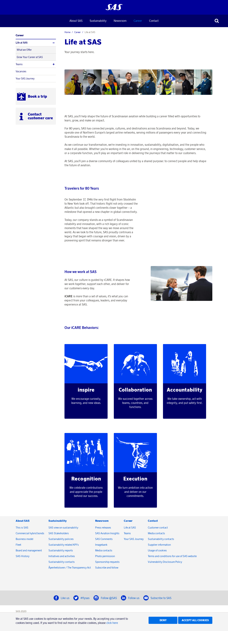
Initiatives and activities (61, 556)
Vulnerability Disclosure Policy (165, 562)
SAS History (22, 556)
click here (112, 623)
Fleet (18, 544)
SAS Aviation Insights (107, 533)
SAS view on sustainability (63, 527)
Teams (19, 64)
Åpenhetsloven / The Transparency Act (69, 567)
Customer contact (158, 527)
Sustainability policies (61, 539)
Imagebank (101, 544)
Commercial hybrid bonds (30, 533)
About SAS (75, 20)
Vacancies (21, 71)
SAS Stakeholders (58, 533)
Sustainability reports (60, 550)
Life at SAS (21, 42)
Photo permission (105, 556)
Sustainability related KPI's (63, 544)
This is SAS (22, 527)
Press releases (103, 527)
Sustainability (98, 20)
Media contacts (103, 550)
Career (138, 20)
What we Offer (24, 49)
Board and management (29, 550)
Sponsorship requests (107, 562)
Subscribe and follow (106, 567)
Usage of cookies (157, 550)
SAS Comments (104, 539)
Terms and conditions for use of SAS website (172, 556)
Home (67, 32)
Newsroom (120, 20)
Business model (24, 539)
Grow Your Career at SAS (30, 57)
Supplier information (159, 544)
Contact (154, 20)
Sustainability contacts (61, 562)
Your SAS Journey (25, 78)
